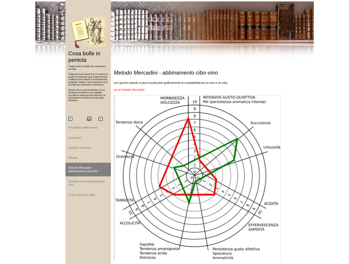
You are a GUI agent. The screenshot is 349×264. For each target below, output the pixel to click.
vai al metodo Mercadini (129, 89)
